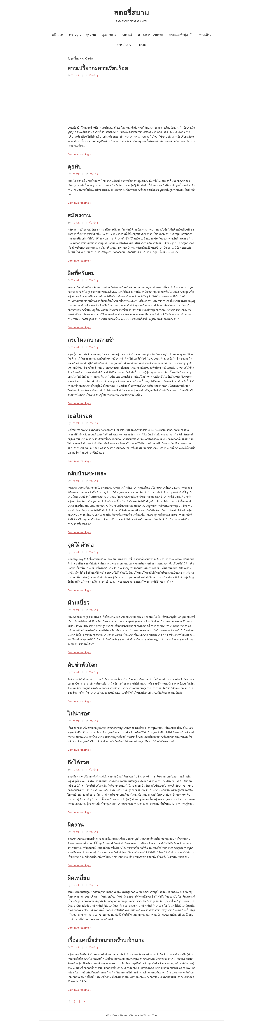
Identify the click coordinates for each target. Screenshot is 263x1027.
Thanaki (75, 75)
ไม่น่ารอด (79, 713)
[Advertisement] (131, 101)
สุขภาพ (91, 35)
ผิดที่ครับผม (81, 273)
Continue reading (78, 154)
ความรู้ (73, 35)
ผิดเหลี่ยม (79, 878)
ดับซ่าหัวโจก (82, 665)
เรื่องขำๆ (93, 75)
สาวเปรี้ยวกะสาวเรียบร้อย (98, 68)
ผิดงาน (76, 824)
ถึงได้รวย (78, 762)
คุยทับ (75, 166)
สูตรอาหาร (109, 35)
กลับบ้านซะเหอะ (87, 473)
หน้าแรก (57, 35)
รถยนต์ (127, 35)
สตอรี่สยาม (131, 12)
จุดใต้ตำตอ (81, 545)
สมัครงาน (79, 215)
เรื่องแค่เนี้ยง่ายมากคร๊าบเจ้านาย (106, 940)
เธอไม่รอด (80, 416)
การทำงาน (124, 45)
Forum (142, 45)
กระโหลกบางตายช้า (92, 340)
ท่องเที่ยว (205, 35)
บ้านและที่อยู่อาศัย (181, 35)
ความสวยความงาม (150, 35)
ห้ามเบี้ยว (78, 602)
